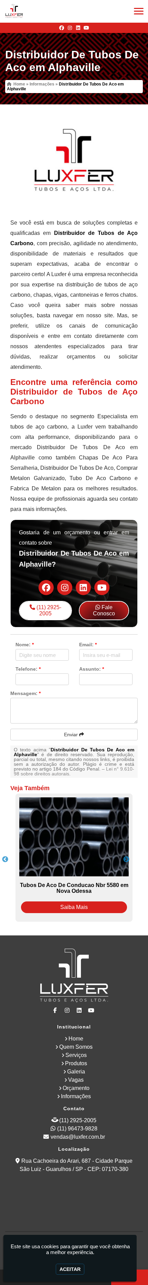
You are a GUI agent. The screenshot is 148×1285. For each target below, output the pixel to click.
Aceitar (70, 1269)
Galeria (76, 1071)
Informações (76, 1096)
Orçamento (76, 1088)
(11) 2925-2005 (48, 610)
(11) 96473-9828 (77, 1129)
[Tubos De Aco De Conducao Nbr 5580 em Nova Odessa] (74, 837)
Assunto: (91, 669)
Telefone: (28, 669)
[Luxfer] (74, 976)
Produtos (76, 1063)
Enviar (71, 734)
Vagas (76, 1080)
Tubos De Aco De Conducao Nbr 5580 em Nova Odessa (74, 888)
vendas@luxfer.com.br (78, 1137)
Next (126, 859)
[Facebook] (61, 27)
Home (75, 1039)
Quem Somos (76, 1047)
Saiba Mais (74, 907)
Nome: (24, 644)
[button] (139, 11)
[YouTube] (86, 27)
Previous (5, 859)
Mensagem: (25, 693)
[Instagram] (69, 27)
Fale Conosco (104, 610)
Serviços (76, 1055)
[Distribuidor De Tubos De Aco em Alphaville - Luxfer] (14, 11)
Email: (88, 644)
